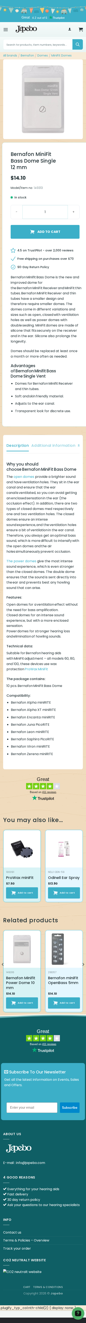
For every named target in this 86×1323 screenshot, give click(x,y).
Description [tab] (17, 445)
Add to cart (48, 232)
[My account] (69, 29)
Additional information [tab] (53, 445)
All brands (10, 55)
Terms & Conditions (48, 1287)
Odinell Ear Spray (64, 877)
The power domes (21, 561)
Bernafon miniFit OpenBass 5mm (63, 980)
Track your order (17, 1248)
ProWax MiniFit (36, 669)
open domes (24, 476)
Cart (26, 1287)
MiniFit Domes (61, 55)
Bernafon (27, 55)
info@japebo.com (30, 1162)
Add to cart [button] (25, 892)
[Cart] (81, 29)
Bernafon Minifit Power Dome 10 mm (20, 982)
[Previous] (3, 973)
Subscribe (69, 1107)
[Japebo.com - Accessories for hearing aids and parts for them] (26, 29)
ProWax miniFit (20, 877)
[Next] (83, 973)
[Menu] (5, 29)
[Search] (77, 44)
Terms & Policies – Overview (26, 1240)
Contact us (12, 1232)
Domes (42, 55)
